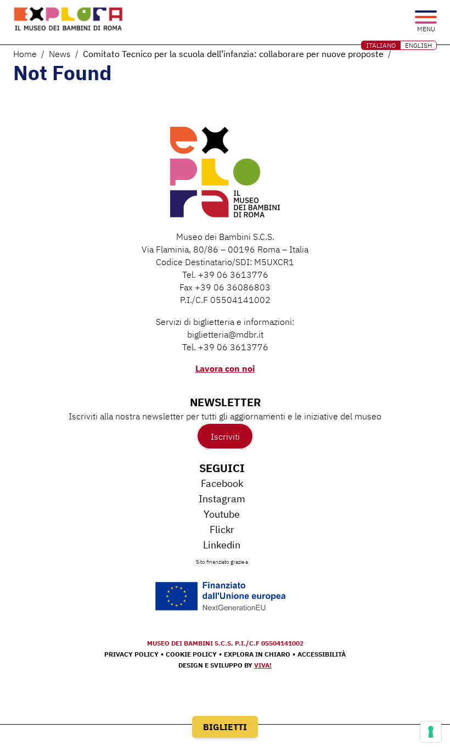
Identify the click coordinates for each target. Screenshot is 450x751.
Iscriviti (225, 436)
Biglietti (225, 726)
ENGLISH (418, 45)
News (60, 53)
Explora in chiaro (257, 654)
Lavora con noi (225, 368)
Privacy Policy (131, 654)
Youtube (222, 514)
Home (25, 53)
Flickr (222, 529)
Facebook (222, 483)
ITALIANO (381, 45)
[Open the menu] (426, 17)
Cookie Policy (191, 654)
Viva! (263, 665)
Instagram (222, 498)
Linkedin (221, 545)
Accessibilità (321, 654)
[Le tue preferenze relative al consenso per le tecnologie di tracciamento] (430, 731)
